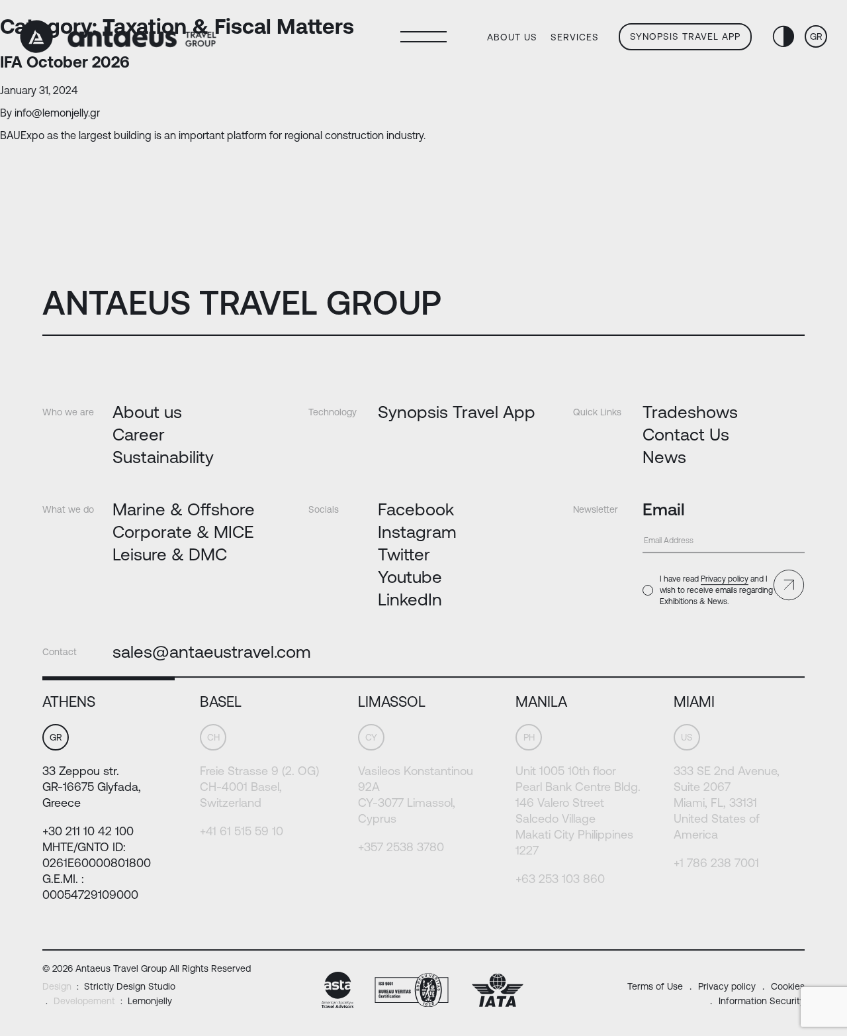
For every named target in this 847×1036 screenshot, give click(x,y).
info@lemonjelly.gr (57, 113)
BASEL (221, 702)
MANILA (541, 702)
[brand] (118, 36)
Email (664, 509)
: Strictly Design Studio (108, 986)
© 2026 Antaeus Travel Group (146, 968)
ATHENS (68, 702)
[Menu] (423, 37)
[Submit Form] (789, 585)
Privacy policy (724, 579)
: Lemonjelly (113, 1001)
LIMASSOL (391, 702)
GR (816, 36)
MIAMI (694, 702)
